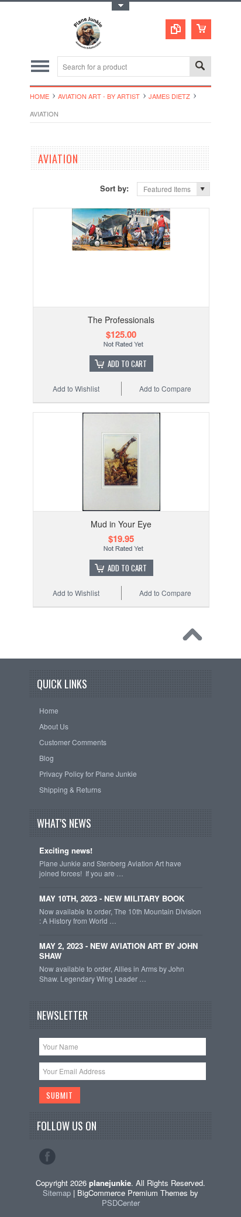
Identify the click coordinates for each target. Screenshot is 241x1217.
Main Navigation (40, 66)
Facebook (47, 1157)
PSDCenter (121, 1202)
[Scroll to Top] (195, 637)
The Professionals (121, 319)
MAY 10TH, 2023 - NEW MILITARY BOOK (111, 899)
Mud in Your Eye (121, 524)
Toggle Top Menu (120, 6)
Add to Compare (165, 388)
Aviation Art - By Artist (99, 96)
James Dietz (169, 96)
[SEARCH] (200, 67)
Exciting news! (65, 851)
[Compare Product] (175, 29)
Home (39, 96)
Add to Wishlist (76, 388)
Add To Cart (127, 363)
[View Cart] (201, 29)
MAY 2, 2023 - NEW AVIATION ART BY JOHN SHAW (118, 951)
